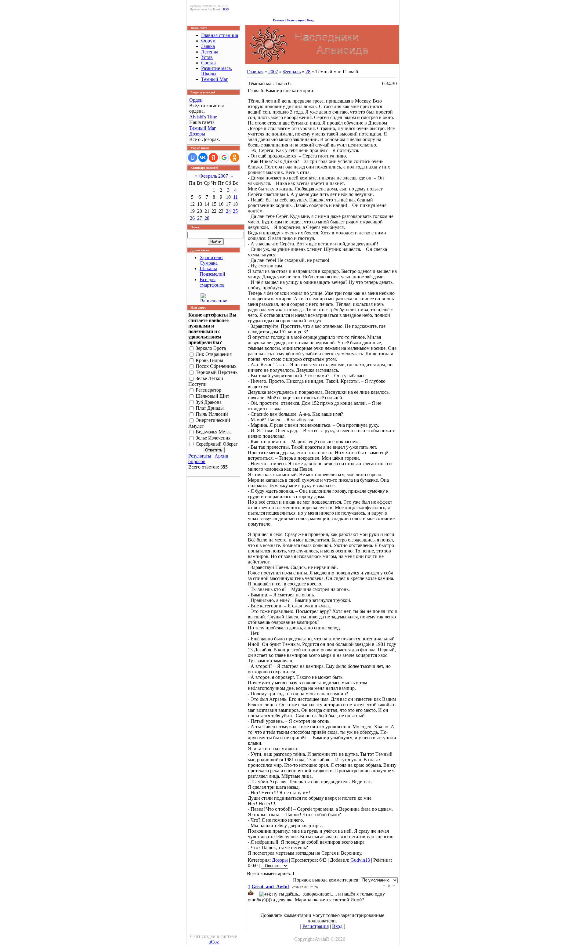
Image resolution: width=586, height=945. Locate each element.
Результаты (199, 455)
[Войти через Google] (224, 157)
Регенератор (208, 390)
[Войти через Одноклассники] (234, 157)
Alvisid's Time (203, 116)
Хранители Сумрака (211, 260)
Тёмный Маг (214, 79)
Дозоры (197, 133)
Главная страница (219, 35)
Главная (278, 20)
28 (206, 218)
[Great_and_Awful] (253, 893)
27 (199, 218)
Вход (310, 20)
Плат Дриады (210, 408)
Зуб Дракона (209, 402)
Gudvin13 (360, 860)
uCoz (213, 941)
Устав (207, 57)
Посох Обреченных (216, 366)
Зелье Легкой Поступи (205, 381)
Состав (208, 62)
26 (192, 218)
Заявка (208, 46)
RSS (226, 9)
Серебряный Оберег (217, 444)
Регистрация (295, 20)
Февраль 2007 (213, 176)
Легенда (209, 51)
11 (235, 197)
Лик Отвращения (214, 354)
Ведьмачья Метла (214, 431)
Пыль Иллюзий (212, 414)
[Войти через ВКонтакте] (203, 157)
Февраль (292, 71)
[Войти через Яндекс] (213, 157)
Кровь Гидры (209, 360)
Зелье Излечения (213, 437)
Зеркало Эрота (211, 348)
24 (228, 211)
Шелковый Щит (212, 396)
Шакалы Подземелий (212, 271)
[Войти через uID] (192, 157)
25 (235, 211)
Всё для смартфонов (212, 282)
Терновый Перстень (216, 372)
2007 (273, 71)
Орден (196, 100)
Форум (208, 40)
